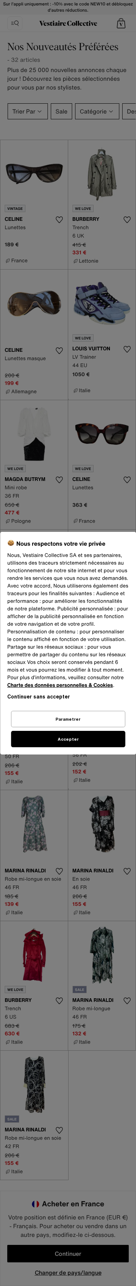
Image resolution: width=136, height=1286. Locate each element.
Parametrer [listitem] (68, 719)
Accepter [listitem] (68, 739)
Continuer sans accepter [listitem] (38, 696)
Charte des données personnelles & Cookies (60, 685)
